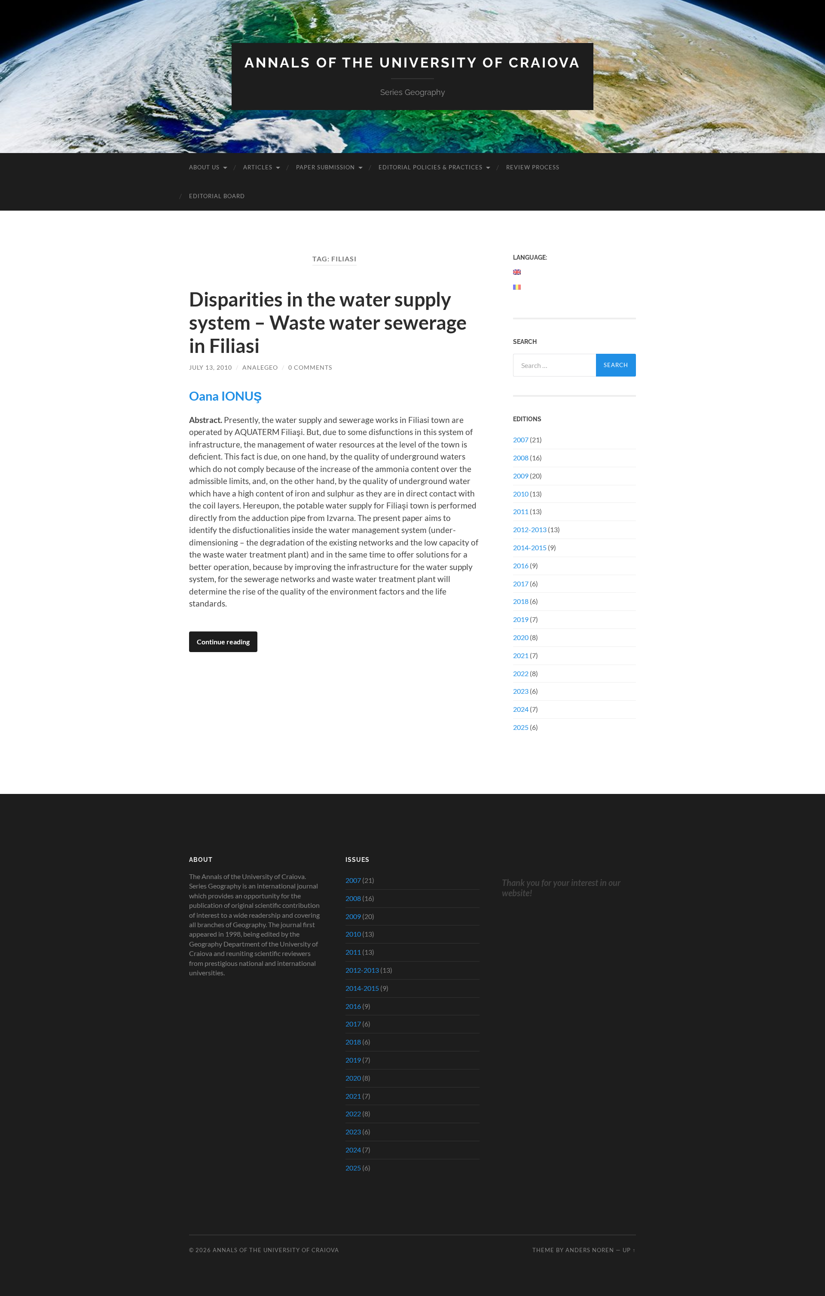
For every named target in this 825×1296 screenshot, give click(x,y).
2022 (521, 673)
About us (204, 167)
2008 (521, 457)
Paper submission (325, 167)
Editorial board (217, 196)
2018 (521, 601)
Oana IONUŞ (225, 396)
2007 (521, 439)
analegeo (260, 367)
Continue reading (223, 641)
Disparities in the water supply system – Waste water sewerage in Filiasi (328, 322)
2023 (521, 691)
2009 (521, 476)
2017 (521, 583)
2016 (521, 565)
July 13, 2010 (210, 367)
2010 (521, 494)
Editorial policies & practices (431, 167)
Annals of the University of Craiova (412, 62)
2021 (521, 655)
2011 (521, 511)
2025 (521, 727)
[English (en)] (517, 272)
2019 (521, 619)
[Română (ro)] (517, 287)
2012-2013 (530, 529)
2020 (521, 637)
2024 (521, 709)
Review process (532, 167)
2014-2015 (530, 547)
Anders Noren (589, 1250)
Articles (257, 167)
